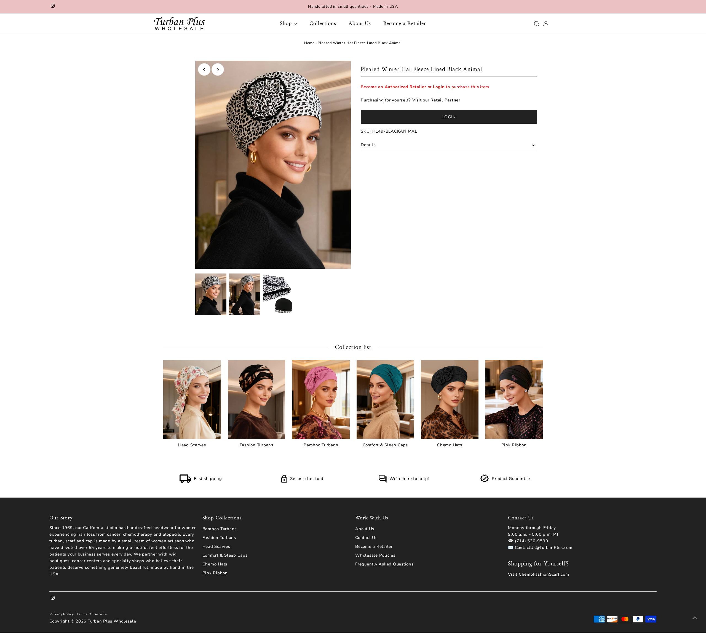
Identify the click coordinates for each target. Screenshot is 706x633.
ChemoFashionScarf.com (544, 574)
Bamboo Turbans (219, 529)
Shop (286, 23)
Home (309, 43)
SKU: (366, 131)
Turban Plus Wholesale (112, 621)
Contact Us (366, 537)
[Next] (218, 69)
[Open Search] (536, 23)
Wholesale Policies (375, 555)
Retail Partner (445, 100)
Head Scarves (216, 546)
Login (439, 87)
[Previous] (204, 69)
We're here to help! (409, 478)
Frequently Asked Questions (384, 564)
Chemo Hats (215, 564)
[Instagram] (52, 6)
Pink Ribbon (215, 573)
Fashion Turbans (219, 537)
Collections (322, 23)
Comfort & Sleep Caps (225, 555)
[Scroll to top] (694, 617)
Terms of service (92, 614)
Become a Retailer (404, 23)
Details (368, 144)
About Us (360, 23)
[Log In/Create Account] (545, 23)
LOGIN (449, 117)
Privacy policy (61, 614)
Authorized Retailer (405, 87)
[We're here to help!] (382, 481)
